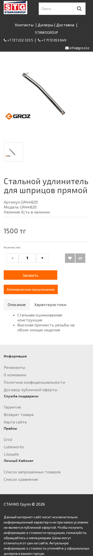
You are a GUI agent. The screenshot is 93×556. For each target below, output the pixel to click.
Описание (17, 304)
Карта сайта (15, 421)
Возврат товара (18, 414)
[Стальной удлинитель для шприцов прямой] (46, 94)
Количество (12, 247)
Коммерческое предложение (31, 289)
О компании (15, 374)
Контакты (24, 24)
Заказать (30, 275)
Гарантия (12, 407)
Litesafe (11, 454)
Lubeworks (14, 446)
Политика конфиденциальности (34, 382)
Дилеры (45, 24)
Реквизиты (14, 367)
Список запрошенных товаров (32, 471)
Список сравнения (21, 479)
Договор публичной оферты (30, 389)
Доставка (65, 24)
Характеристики (50, 304)
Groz (8, 439)
